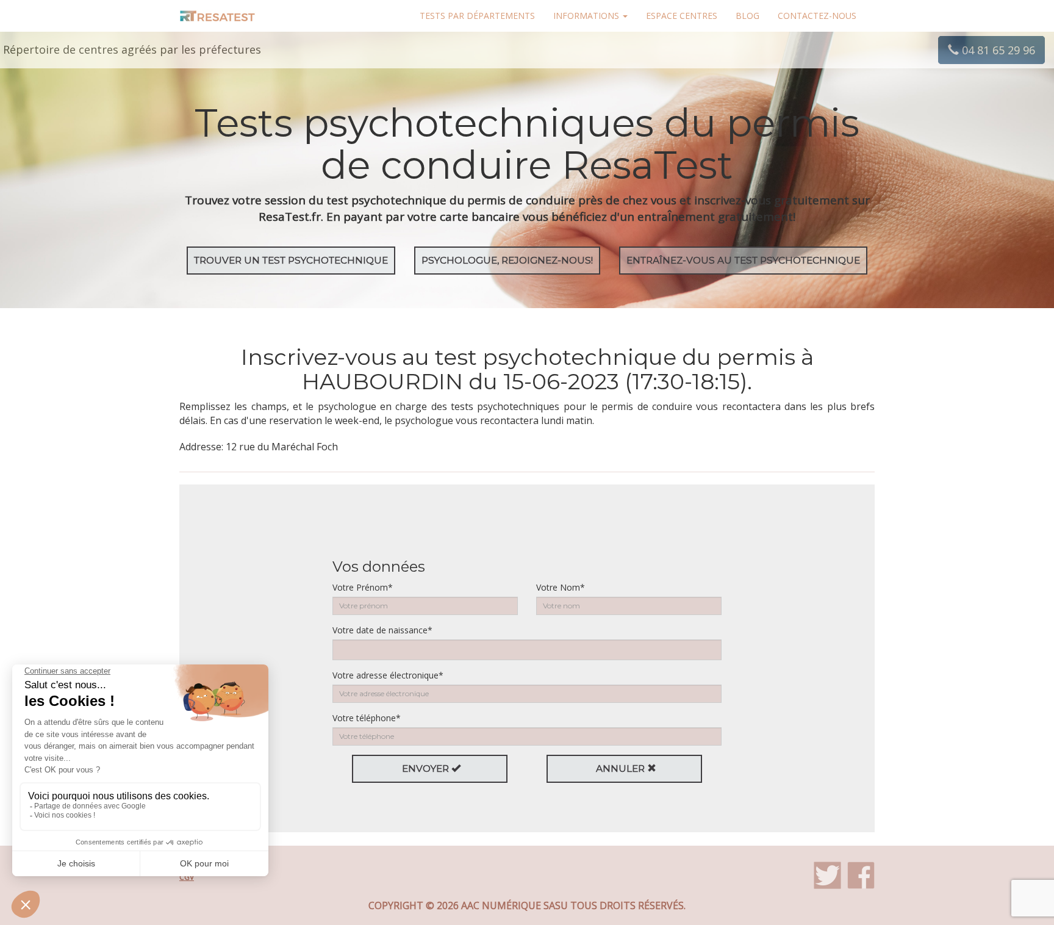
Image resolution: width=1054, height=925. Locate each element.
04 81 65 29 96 (997, 50)
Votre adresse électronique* (387, 675)
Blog (747, 15)
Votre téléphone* (366, 718)
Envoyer (426, 768)
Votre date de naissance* (382, 630)
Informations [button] (587, 15)
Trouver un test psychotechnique (291, 260)
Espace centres (681, 15)
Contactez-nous (817, 15)
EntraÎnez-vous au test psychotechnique (743, 260)
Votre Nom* (560, 587)
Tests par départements (477, 15)
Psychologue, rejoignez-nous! (507, 260)
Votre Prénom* (362, 587)
